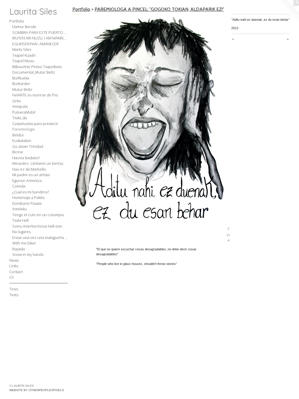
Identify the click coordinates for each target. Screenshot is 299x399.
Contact (16, 271)
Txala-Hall (20, 220)
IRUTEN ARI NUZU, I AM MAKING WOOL (40, 38)
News (14, 260)
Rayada (18, 248)
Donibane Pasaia (26, 203)
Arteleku (19, 208)
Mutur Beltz (22, 89)
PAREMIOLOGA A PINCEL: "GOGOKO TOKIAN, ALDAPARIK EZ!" (159, 9)
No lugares (21, 231)
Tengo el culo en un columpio (38, 214)
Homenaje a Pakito (28, 197)
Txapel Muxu (23, 60)
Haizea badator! (26, 157)
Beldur (18, 135)
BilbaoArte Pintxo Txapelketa (37, 66)
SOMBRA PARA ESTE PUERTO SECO (40, 32)
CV (11, 277)
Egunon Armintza (27, 180)
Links (13, 265)
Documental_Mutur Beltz (33, 72)
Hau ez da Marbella (29, 169)
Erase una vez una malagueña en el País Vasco (40, 237)
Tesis (13, 289)
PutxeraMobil (23, 112)
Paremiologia (23, 129)
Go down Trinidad (27, 146)
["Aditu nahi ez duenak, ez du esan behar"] (148, 129)
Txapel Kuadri (24, 55)
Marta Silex (21, 49)
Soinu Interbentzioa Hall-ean (37, 226)
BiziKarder (21, 83)
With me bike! (24, 243)
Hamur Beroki (24, 26)
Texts (13, 294)
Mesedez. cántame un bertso (37, 163)
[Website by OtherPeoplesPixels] (287, 11)
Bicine (17, 152)
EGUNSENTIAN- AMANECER (35, 43)
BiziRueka (20, 78)
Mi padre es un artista (31, 174)
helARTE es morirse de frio (35, 95)
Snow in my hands (28, 254)
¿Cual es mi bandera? (30, 192)
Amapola (19, 106)
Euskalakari (21, 140)
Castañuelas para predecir (35, 123)
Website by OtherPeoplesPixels (36, 390)
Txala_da (19, 117)
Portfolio (16, 21)
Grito (16, 100)
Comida (18, 186)
